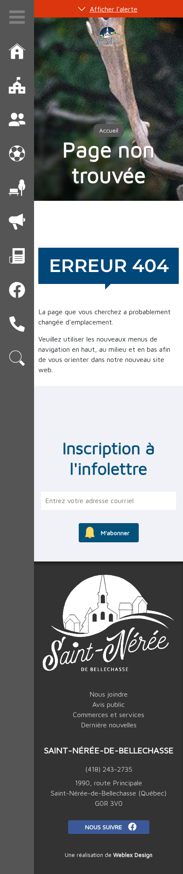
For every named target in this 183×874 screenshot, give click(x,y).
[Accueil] (17, 51)
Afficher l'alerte (113, 9)
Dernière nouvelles (109, 725)
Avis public (108, 704)
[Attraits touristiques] (17, 188)
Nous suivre (104, 827)
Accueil (108, 130)
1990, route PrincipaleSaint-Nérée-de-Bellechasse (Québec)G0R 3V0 (108, 793)
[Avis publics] (17, 222)
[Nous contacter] (17, 324)
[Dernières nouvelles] (17, 256)
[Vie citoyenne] (17, 119)
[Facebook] (17, 290)
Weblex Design (132, 854)
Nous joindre (108, 694)
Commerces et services (108, 714)
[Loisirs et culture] (17, 153)
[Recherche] (17, 358)
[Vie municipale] (17, 85)
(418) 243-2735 (108, 769)
